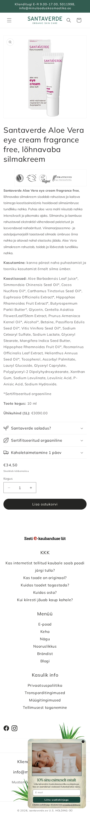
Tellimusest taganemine (45, 707)
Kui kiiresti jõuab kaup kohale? (45, 599)
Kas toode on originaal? (45, 577)
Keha (45, 631)
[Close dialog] (83, 741)
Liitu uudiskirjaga (57, 800)
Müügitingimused (45, 700)
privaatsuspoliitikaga (71, 805)
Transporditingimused (45, 692)
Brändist (45, 653)
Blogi (45, 661)
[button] (9, 20)
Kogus (7, 478)
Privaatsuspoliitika (45, 685)
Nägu (45, 639)
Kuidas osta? (45, 592)
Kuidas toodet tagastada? (45, 585)
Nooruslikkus (45, 646)
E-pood (45, 624)
